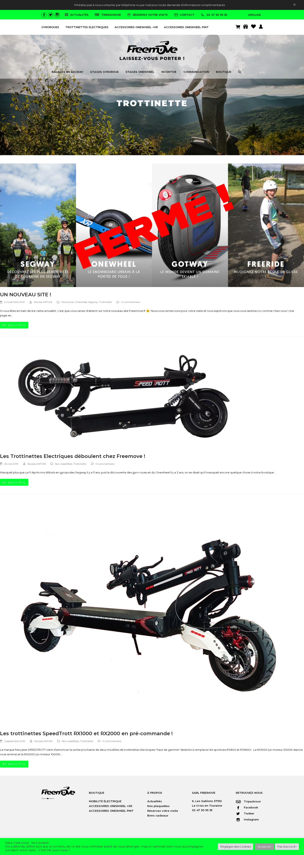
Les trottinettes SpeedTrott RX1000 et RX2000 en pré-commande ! (86, 733)
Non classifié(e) (63, 463)
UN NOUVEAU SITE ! (25, 295)
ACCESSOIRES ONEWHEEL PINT (186, 27)
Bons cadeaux (157, 815)
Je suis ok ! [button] (265, 846)
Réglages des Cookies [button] (235, 846)
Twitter (248, 813)
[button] (239, 72)
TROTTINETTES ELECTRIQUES (86, 27)
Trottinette (105, 302)
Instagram (251, 819)
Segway (93, 302)
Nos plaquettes (158, 806)
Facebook (250, 807)
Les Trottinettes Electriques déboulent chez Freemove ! (72, 456)
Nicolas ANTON (43, 302)
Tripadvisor (252, 801)
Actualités (154, 801)
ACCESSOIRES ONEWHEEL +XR (136, 27)
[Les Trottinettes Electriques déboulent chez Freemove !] (124, 396)
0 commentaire (130, 302)
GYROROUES (50, 27)
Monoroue (67, 302)
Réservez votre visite (162, 810)
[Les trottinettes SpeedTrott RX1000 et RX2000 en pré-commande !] (149, 613)
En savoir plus (14, 325)
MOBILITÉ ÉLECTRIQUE (105, 801)
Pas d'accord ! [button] (287, 846)
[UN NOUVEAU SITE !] (152, 225)
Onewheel (81, 302)
